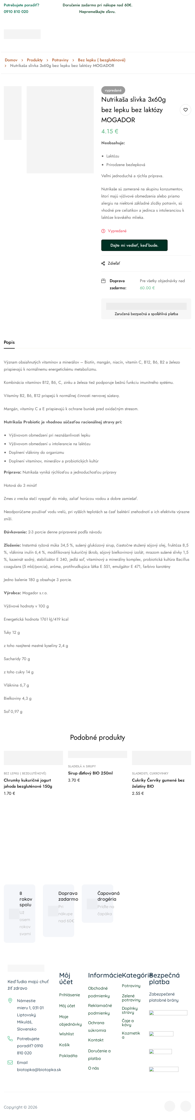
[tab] (9, 342)
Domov (11, 60)
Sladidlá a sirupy (82, 766)
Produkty (35, 60)
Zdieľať (114, 263)
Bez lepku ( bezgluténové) (101, 60)
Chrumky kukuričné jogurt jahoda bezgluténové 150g (28, 783)
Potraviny (60, 60)
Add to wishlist (185, 110)
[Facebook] (180, 5)
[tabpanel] (97, 537)
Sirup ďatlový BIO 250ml (90, 773)
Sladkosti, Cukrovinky (150, 773)
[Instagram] (189, 5)
